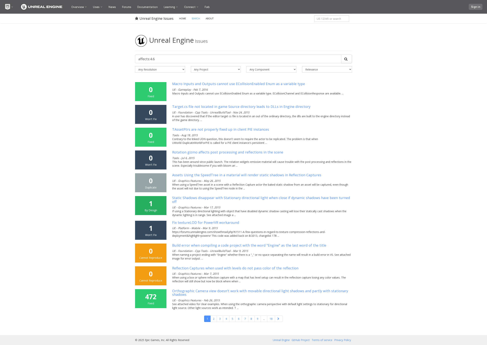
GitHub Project (301, 340)
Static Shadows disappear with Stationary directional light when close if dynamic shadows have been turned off (261, 199)
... (264, 318)
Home (182, 18)
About (210, 18)
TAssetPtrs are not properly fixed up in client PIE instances (220, 129)
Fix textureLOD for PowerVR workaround (205, 222)
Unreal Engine (281, 340)
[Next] (279, 319)
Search (196, 18)
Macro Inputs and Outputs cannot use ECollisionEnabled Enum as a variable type (238, 84)
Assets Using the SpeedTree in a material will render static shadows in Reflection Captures (246, 175)
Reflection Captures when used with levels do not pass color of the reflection (235, 268)
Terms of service (322, 340)
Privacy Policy (342, 340)
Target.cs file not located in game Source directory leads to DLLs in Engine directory (241, 106)
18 (271, 318)
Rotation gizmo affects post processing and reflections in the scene (227, 152)
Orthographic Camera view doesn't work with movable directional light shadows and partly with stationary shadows (260, 293)
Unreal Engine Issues (156, 18)
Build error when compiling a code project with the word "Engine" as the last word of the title (249, 245)
